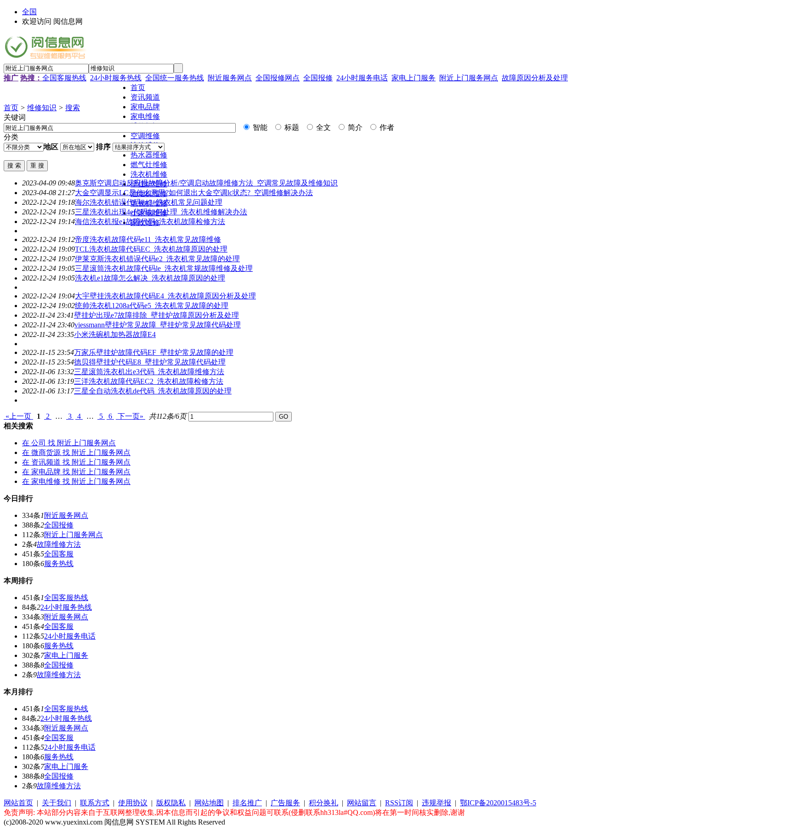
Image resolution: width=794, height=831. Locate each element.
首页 (11, 108)
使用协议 (132, 803)
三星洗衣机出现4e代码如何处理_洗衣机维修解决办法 (161, 212)
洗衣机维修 (148, 174)
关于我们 (56, 803)
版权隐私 (171, 803)
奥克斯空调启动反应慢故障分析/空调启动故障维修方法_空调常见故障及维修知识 (206, 183)
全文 (322, 127)
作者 (386, 127)
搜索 (72, 108)
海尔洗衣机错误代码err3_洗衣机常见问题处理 (148, 202)
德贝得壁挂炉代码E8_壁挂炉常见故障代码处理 (150, 362)
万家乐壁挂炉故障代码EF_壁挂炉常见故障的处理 (153, 352)
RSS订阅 (399, 803)
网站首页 (18, 803)
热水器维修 (148, 155)
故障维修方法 (59, 544)
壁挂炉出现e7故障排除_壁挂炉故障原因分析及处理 (156, 315)
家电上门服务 (413, 78)
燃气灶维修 (148, 164)
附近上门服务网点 (468, 78)
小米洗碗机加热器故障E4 (115, 334)
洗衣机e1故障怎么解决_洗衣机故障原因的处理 (150, 278)
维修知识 (42, 108)
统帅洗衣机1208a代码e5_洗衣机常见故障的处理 (151, 305)
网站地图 (209, 803)
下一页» (130, 416)
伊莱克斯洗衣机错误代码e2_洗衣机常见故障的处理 (157, 259)
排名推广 (247, 803)
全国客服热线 (64, 78)
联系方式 (94, 803)
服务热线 (59, 563)
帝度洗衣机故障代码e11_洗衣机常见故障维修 (148, 239)
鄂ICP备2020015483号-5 (498, 803)
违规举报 (436, 803)
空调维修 (145, 136)
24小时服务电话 (362, 78)
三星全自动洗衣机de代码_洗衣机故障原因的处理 (153, 391)
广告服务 (285, 803)
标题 (291, 127)
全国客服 (59, 554)
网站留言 (361, 803)
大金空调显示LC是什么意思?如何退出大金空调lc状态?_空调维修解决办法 (194, 193)
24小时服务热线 (116, 78)
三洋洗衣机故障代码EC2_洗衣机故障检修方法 (148, 381)
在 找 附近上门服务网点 (69, 443)
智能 (259, 127)
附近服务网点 (230, 78)
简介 (354, 127)
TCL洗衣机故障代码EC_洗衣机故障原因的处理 (151, 249)
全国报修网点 (277, 78)
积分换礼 (323, 803)
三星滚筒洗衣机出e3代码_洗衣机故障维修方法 (149, 372)
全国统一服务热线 (174, 78)
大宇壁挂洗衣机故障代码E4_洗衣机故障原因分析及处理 (165, 296)
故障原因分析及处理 (535, 78)
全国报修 (318, 78)
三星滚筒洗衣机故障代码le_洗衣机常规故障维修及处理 (164, 268)
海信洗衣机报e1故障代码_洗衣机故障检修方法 (150, 221)
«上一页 (18, 416)
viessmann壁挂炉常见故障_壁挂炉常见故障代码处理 (157, 325)
